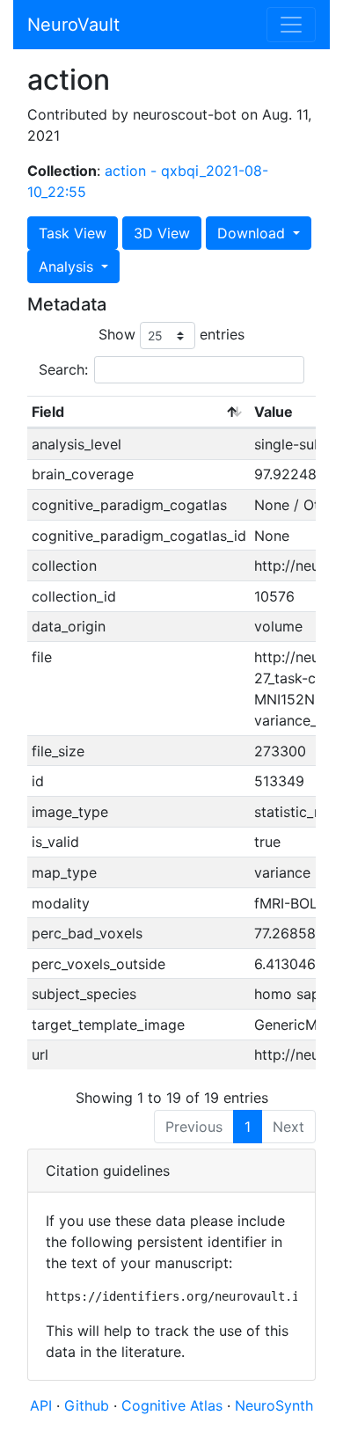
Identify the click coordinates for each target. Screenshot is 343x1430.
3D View (162, 233)
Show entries (171, 334)
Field (48, 411)
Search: (63, 369)
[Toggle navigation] (291, 24)
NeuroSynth (274, 1405)
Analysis (68, 266)
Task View (72, 233)
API (41, 1405)
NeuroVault (73, 24)
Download (253, 233)
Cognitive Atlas (174, 1405)
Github (88, 1405)
